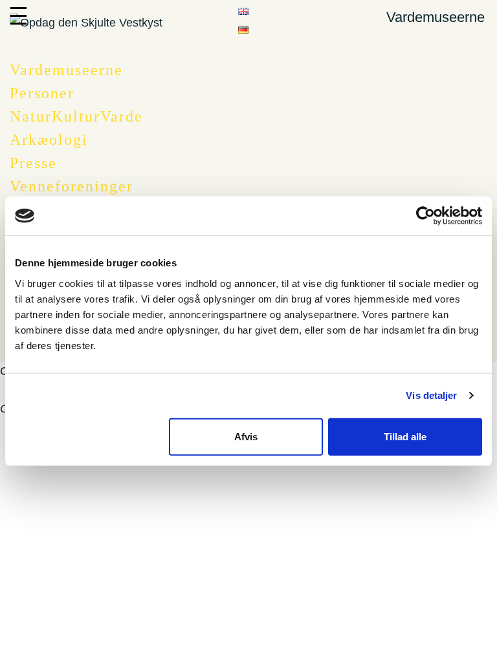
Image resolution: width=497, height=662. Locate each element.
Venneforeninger (71, 186)
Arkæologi (49, 139)
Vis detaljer (431, 395)
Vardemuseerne (66, 69)
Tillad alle (405, 436)
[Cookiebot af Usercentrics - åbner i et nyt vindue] (425, 216)
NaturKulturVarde (76, 116)
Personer (42, 93)
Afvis (246, 436)
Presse (33, 163)
